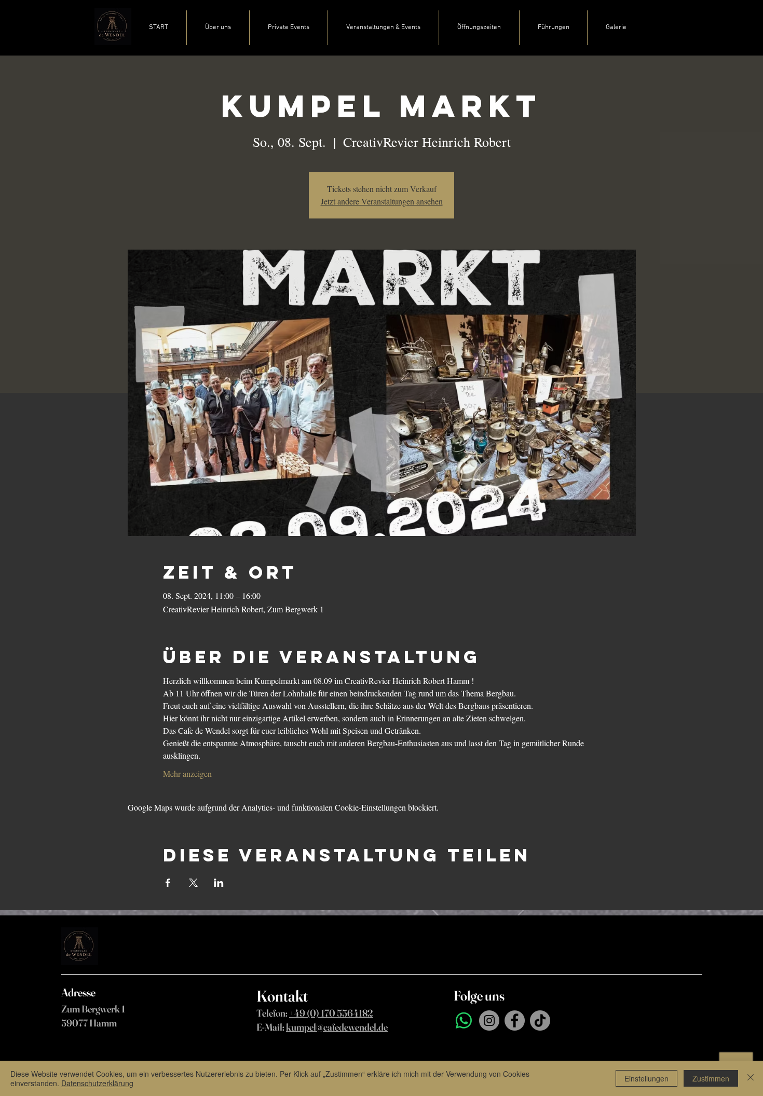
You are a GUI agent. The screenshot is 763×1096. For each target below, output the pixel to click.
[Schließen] (750, 1078)
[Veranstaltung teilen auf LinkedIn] (219, 883)
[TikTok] (540, 1020)
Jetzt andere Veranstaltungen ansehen (382, 201)
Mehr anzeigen (187, 773)
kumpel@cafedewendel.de (337, 1027)
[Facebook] (515, 1020)
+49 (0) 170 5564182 (331, 1013)
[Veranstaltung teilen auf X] (193, 883)
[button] (289, 27)
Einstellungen (646, 1078)
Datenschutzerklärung (97, 1083)
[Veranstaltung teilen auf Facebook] (168, 883)
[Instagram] (489, 1020)
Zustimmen (710, 1078)
